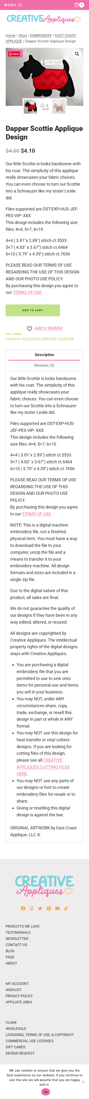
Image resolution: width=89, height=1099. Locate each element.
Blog (10, 951)
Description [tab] (44, 355)
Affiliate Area (19, 1002)
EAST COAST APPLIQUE (39, 338)
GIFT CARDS (15, 1047)
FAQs (10, 957)
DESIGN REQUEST (20, 1053)
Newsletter (17, 939)
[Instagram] (31, 908)
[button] (77, 54)
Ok (46, 1092)
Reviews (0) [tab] (44, 365)
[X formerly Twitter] (40, 908)
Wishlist (14, 990)
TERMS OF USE (27, 292)
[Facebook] (23, 908)
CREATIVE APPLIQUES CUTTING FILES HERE (43, 767)
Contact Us (16, 945)
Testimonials (18, 932)
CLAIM (11, 1022)
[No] (83, 1081)
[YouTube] (57, 908)
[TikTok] (66, 908)
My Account (17, 984)
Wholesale (16, 1029)
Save (16, 54)
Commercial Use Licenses (29, 1041)
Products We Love (23, 926)
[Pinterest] (49, 908)
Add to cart (33, 310)
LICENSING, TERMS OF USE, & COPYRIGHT (40, 1035)
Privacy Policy (19, 996)
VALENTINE (65, 338)
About (11, 963)
